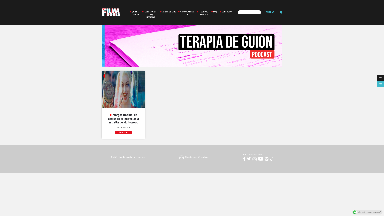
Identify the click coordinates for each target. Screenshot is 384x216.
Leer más (123, 132)
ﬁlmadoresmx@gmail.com (197, 157)
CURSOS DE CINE (168, 12)
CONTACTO (227, 12)
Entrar (270, 12)
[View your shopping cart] (280, 12)
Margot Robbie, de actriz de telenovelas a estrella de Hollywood (123, 118)
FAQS (215, 12)
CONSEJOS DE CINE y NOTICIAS (150, 14)
